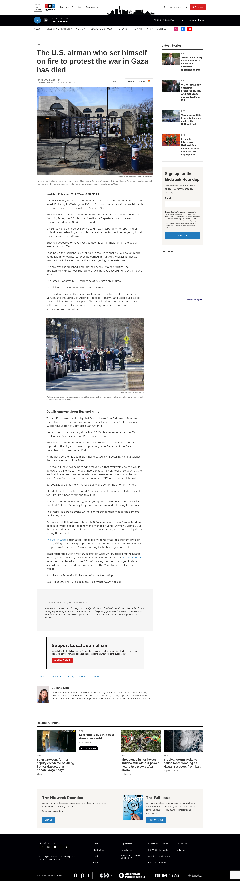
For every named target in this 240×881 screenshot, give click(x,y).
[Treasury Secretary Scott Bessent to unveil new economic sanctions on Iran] (171, 59)
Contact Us (98, 850)
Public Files (181, 844)
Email (168, 198)
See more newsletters (52, 810)
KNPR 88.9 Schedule (158, 844)
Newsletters (178, 7)
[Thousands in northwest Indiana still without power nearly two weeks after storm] (141, 741)
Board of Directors (157, 863)
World (97, 676)
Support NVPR (142, 28)
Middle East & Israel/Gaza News (69, 676)
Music (79, 28)
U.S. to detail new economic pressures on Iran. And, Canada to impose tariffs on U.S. (191, 92)
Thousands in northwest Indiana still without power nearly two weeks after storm (140, 765)
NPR (39, 44)
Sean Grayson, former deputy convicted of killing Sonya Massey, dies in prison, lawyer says (55, 765)
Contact (162, 28)
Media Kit (180, 850)
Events (123, 28)
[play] (37, 20)
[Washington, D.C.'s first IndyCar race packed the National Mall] (171, 116)
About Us (97, 844)
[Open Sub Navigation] (43, 29)
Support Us (126, 844)
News (37, 28)
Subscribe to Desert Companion (130, 857)
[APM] (132, 875)
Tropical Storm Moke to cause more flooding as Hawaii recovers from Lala (182, 763)
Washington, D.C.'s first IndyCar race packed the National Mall (191, 119)
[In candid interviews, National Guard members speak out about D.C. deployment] (171, 140)
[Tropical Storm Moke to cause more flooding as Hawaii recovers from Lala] (183, 741)
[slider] (50, 20)
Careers (97, 863)
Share (114, 81)
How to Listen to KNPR (159, 856)
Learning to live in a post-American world (97, 736)
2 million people (132, 557)
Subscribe (183, 235)
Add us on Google (137, 81)
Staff (95, 856)
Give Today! (63, 660)
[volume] (45, 20)
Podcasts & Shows (101, 28)
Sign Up (48, 820)
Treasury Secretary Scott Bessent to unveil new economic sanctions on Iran (191, 63)
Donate (199, 7)
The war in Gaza (56, 540)
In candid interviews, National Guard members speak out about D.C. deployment (190, 147)
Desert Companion (58, 28)
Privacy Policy (70, 856)
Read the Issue (156, 820)
